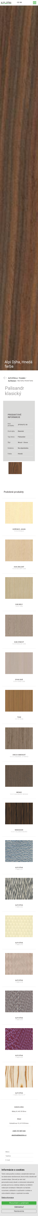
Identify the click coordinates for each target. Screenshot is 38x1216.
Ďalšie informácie (8, 1198)
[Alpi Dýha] (15, 468)
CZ (18, 2)
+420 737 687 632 (19, 1131)
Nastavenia (19, 1211)
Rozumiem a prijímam (19, 1203)
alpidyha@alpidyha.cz (19, 1135)
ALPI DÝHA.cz (13, 378)
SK (21, 2)
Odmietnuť (19, 1207)
